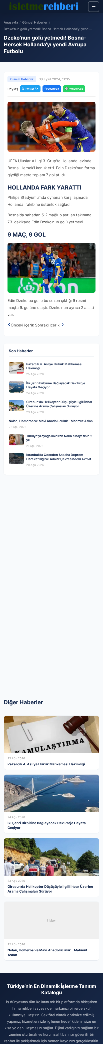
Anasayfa (11, 22)
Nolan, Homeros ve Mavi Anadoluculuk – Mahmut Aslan (51, 421)
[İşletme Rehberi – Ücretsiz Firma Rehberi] (43, 6)
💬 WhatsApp (74, 88)
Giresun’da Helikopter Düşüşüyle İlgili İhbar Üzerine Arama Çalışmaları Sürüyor (59, 404)
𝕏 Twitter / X (30, 88)
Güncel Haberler (35, 22)
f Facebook (51, 88)
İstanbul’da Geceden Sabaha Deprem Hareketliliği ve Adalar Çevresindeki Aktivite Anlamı (59, 459)
